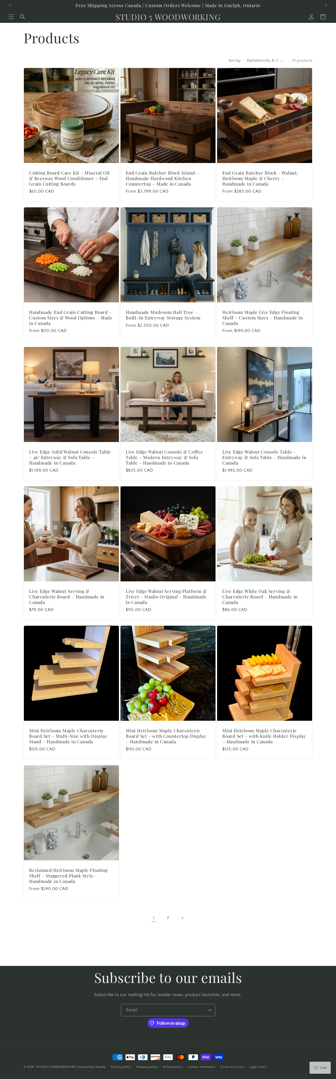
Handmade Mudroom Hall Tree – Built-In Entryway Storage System (163, 314)
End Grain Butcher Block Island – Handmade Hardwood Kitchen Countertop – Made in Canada (162, 178)
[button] (11, 17)
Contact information (201, 1067)
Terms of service (232, 1067)
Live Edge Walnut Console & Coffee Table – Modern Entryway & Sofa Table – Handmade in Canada (164, 457)
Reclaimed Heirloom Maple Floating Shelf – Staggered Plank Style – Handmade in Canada (68, 875)
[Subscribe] (209, 1010)
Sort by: (235, 61)
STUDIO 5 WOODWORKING (56, 1067)
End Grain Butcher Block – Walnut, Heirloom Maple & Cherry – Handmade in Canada (260, 178)
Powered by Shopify (91, 1067)
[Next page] (182, 918)
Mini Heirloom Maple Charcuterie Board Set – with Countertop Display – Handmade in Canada (166, 736)
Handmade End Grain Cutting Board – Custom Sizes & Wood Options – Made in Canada (71, 317)
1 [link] (154, 918)
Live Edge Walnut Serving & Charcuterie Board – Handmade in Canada (66, 596)
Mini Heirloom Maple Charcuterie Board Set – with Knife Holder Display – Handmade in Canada (264, 736)
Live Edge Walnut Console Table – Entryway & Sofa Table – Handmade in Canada (264, 457)
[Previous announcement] (10, 5)
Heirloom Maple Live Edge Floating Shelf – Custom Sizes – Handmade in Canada (262, 317)
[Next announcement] (326, 5)
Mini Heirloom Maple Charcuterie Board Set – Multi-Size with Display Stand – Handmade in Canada (68, 736)
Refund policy (173, 1067)
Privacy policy (121, 1067)
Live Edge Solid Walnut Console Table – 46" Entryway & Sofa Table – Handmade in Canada (70, 457)
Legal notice (257, 1067)
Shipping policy (147, 1067)
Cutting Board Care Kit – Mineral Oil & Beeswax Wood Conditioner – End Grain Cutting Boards (69, 178)
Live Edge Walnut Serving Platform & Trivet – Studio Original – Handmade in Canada (166, 596)
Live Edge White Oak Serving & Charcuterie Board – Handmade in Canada (260, 596)
